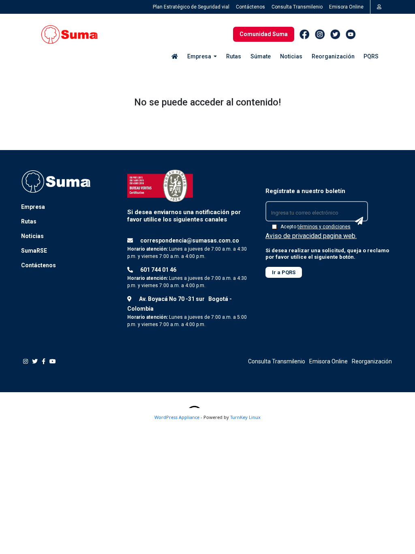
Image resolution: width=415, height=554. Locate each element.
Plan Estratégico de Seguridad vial (191, 7)
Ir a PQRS (283, 272)
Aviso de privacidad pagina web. (311, 236)
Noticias (291, 56)
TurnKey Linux (245, 417)
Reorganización (333, 56)
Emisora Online (346, 7)
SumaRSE (34, 250)
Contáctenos (250, 7)
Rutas (233, 56)
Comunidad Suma (264, 34)
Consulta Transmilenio (297, 7)
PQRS (371, 56)
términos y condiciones (324, 227)
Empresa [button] (199, 56)
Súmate (260, 56)
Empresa (33, 207)
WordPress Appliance (176, 417)
